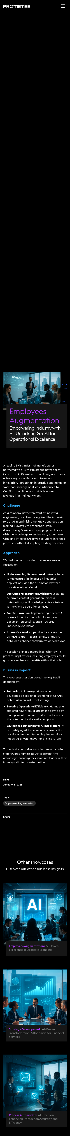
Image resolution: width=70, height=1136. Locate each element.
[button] (63, 6)
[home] (16, 6)
